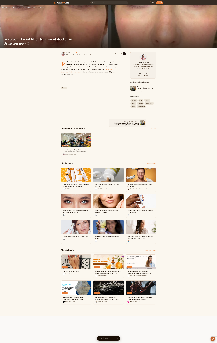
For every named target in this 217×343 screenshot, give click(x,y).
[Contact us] (213, 339)
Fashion (147, 100)
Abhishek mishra (70, 53)
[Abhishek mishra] (63, 54)
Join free (159, 2)
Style (140, 100)
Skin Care (134, 100)
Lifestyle (140, 103)
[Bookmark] (112, 338)
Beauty (8, 7)
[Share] (117, 338)
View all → (153, 129)
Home (3, 7)
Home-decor (141, 106)
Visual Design (149, 103)
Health (133, 106)
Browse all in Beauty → (150, 250)
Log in (152, 2)
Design (133, 103)
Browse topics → (151, 163)
